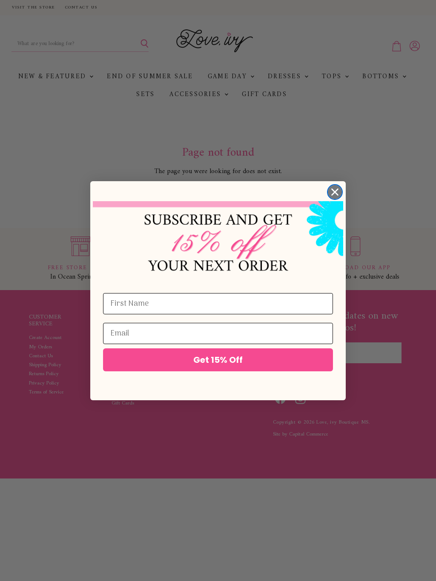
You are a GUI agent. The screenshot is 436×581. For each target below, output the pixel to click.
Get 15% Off (218, 360)
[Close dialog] (334, 192)
